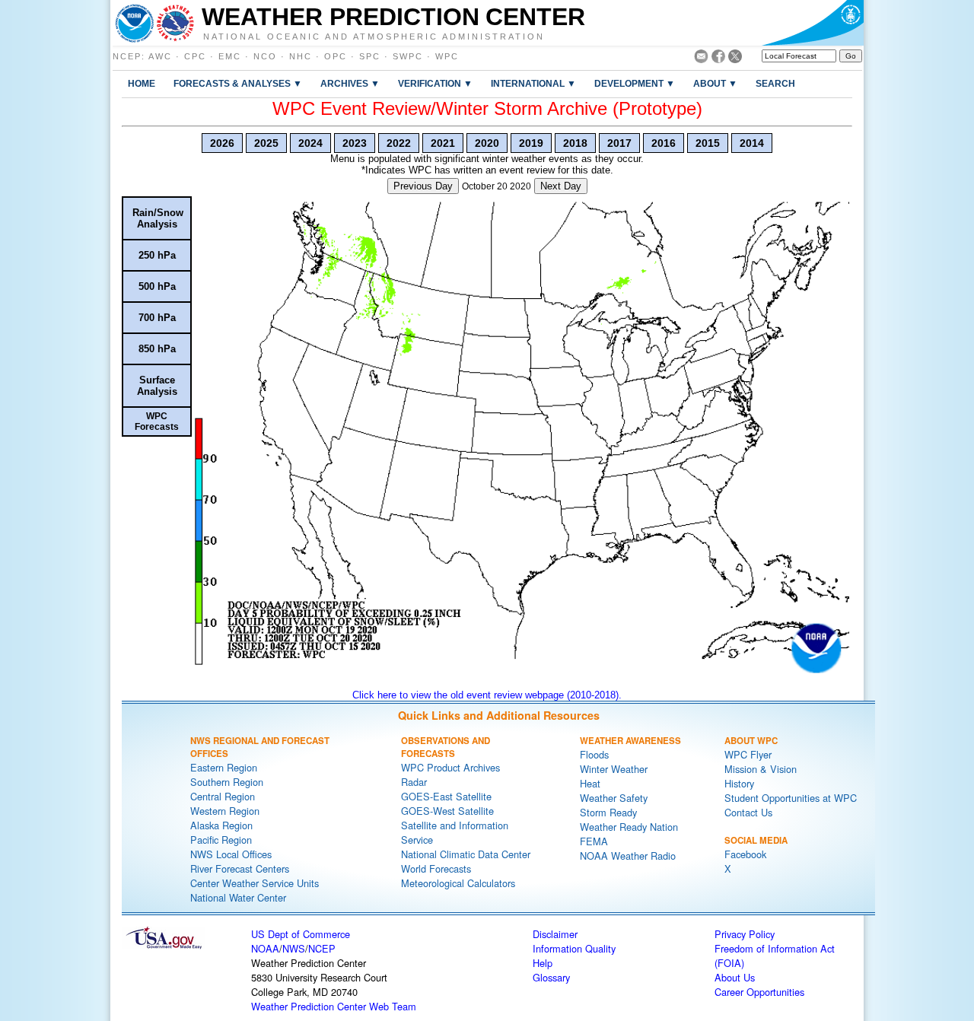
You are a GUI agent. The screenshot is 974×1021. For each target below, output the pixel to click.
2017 (619, 143)
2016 (663, 143)
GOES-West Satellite (447, 810)
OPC (335, 56)
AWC (160, 56)
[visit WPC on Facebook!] (718, 58)
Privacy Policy (745, 934)
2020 (487, 143)
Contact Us (748, 812)
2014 (752, 143)
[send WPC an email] (701, 58)
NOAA (265, 948)
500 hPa (157, 286)
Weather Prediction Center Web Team (333, 1006)
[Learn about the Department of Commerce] (812, 23)
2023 (354, 143)
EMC (229, 56)
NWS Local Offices (231, 854)
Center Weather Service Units (254, 883)
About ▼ (715, 83)
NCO (265, 56)
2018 (575, 143)
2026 (222, 143)
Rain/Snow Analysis (157, 218)
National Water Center (238, 897)
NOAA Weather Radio (628, 855)
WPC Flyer (748, 754)
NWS (293, 948)
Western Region (224, 810)
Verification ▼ (435, 83)
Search (775, 83)
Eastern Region (223, 767)
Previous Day (423, 186)
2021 (443, 143)
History (739, 783)
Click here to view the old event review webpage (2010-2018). (487, 695)
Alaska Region (221, 825)
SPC (369, 56)
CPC (195, 56)
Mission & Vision (760, 769)
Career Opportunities (759, 991)
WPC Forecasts (157, 421)
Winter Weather (614, 769)
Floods (594, 754)
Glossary (551, 977)
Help (542, 963)
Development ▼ (634, 83)
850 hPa (157, 349)
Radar (414, 781)
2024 (310, 143)
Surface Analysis (157, 385)
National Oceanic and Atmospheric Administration (374, 36)
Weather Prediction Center (393, 16)
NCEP (127, 56)
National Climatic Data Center (465, 854)
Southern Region (226, 781)
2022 (399, 143)
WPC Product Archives (450, 767)
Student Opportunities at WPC (790, 797)
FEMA (594, 841)
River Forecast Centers (239, 868)
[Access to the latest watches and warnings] (175, 23)
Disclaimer (555, 934)
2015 (707, 143)
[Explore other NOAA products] (134, 23)
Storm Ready (608, 812)
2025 (266, 143)
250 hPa (157, 255)
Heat (590, 783)
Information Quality (574, 948)
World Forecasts (436, 868)
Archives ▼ (350, 83)
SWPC (408, 56)
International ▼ (533, 83)
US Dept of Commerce (300, 934)
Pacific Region (221, 839)
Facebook (745, 854)
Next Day (560, 186)
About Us (735, 977)
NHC (300, 56)
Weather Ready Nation (629, 826)
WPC (447, 56)
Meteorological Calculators (458, 883)
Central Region (222, 796)
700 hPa (157, 317)
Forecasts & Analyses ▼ (237, 83)
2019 (531, 143)
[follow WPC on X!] (735, 58)
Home (141, 83)
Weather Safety (614, 797)
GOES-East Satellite (446, 796)
